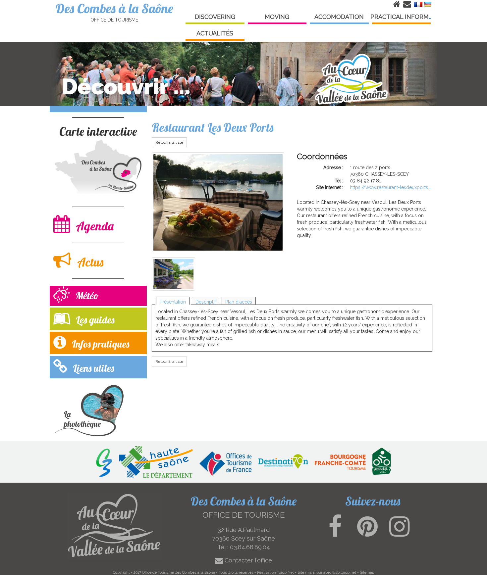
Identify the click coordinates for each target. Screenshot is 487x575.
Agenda (93, 225)
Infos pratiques (99, 344)
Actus (89, 262)
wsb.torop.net (344, 572)
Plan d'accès (238, 302)
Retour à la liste (169, 142)
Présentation (173, 302)
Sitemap (367, 572)
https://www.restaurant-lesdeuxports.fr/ (391, 187)
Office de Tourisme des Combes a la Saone (178, 572)
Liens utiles (92, 368)
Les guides (94, 319)
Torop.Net (285, 572)
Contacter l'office (247, 560)
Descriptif (205, 302)
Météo (86, 295)
